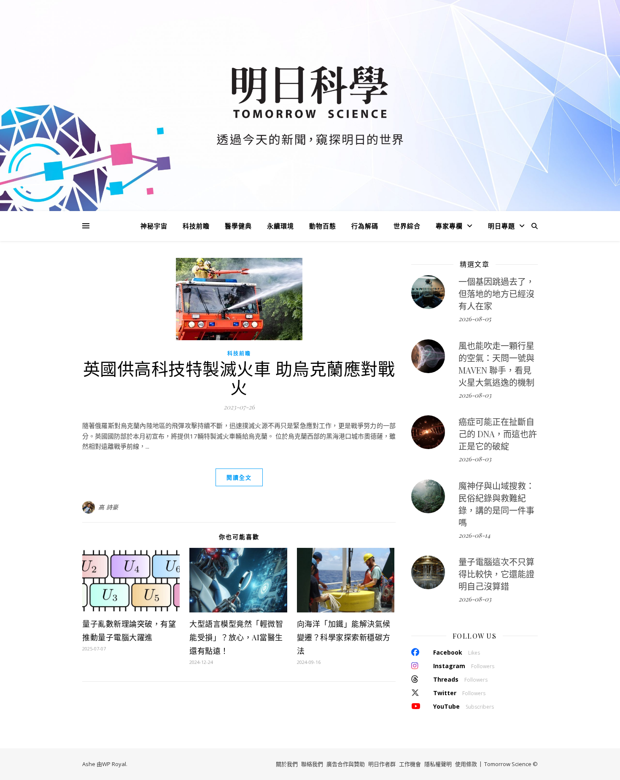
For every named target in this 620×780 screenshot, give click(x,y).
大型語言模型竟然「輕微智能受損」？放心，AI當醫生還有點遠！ (236, 637)
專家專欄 (449, 226)
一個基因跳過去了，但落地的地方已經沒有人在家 (496, 293)
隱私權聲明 (438, 764)
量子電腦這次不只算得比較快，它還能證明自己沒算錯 (496, 574)
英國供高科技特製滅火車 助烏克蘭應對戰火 (239, 377)
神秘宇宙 (153, 226)
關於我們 (287, 764)
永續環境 (280, 226)
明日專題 (501, 226)
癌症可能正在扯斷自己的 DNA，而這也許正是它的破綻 (497, 434)
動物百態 (322, 226)
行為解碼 (364, 226)
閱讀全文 (239, 477)
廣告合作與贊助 (345, 764)
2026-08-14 (474, 535)
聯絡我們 (312, 764)
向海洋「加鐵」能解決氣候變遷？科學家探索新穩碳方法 (344, 637)
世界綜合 (407, 226)
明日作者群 (382, 764)
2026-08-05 (474, 318)
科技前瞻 (196, 226)
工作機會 (410, 764)
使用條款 (466, 764)
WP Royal (114, 764)
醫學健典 (238, 226)
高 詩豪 (108, 507)
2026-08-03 (474, 395)
